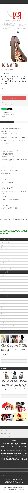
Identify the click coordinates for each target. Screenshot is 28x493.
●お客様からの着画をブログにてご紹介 (9, 323)
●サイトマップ (4, 299)
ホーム (2, 69)
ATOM (22, 482)
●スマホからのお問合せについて (8, 320)
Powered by (6, 489)
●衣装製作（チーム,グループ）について (10, 326)
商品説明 (7, 122)
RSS (19, 482)
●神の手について (4, 314)
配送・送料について (16, 479)
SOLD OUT (14, 98)
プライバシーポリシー (18, 481)
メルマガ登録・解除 (8, 482)
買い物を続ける (5, 116)
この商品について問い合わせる (8, 114)
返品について (4, 102)
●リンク (2, 317)
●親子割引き (3, 308)
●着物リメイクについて (6, 329)
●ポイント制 (3, 311)
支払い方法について (9, 479)
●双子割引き (3, 305)
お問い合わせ (3, 475)
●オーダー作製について (6, 302)
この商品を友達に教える (6, 112)
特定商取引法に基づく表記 (6, 104)
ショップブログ (15, 482)
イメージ (21, 122)
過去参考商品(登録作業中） (9, 69)
